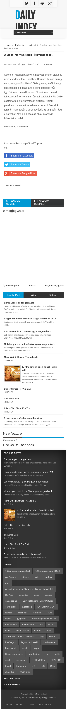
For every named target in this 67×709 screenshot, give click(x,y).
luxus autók (11, 648)
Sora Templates (28, 698)
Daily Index (26, 21)
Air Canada (10, 577)
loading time (49, 642)
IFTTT (51, 624)
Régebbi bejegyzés (54, 285)
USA (52, 666)
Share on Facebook (22, 155)
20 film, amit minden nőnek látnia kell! (35, 510)
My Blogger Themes (47, 698)
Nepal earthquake (14, 654)
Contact (31, 704)
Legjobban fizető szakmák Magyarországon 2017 (28, 472)
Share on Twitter (20, 164)
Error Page (45, 704)
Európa (8, 612)
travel (8, 666)
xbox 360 (9, 672)
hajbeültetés (28, 624)
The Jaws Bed (11, 535)
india (7, 630)
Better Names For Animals (17, 525)
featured (47, 64)
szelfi (7, 660)
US (43, 666)
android (49, 577)
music (25, 648)
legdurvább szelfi (29, 642)
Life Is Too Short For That (16, 544)
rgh (47, 654)
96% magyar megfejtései (17, 571)
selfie (57, 654)
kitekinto (53, 636)
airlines (25, 577)
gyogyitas (21, 618)
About (19, 704)
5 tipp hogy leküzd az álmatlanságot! (22, 554)
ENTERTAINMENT (46, 606)
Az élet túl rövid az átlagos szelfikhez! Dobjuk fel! (29, 589)
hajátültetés (11, 624)
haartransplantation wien (44, 618)
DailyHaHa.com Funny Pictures (38, 601)
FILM (49, 612)
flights (8, 618)
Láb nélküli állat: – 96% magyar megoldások (26, 481)
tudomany (21, 666)
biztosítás (23, 595)
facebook (22, 612)
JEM (49, 630)
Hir (41, 624)
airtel (37, 577)
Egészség (35, 64)
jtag (42, 636)
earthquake (11, 606)
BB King (9, 595)
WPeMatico (22, 126)
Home (9, 704)
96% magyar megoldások (47, 571)
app (7, 583)
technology (21, 660)
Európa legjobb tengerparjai (18, 459)
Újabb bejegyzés (11, 285)
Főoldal (32, 285)
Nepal (36, 648)
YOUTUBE (25, 672)
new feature (34, 654)
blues (36, 595)
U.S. (34, 666)
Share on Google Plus (23, 173)
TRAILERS (56, 660)
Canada (48, 595)
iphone (37, 630)
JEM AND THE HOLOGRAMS (19, 636)
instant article (22, 630)
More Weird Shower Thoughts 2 (20, 501)
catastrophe (11, 601)
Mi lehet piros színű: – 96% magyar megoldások (28, 491)
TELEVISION (38, 660)
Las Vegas (10, 642)
